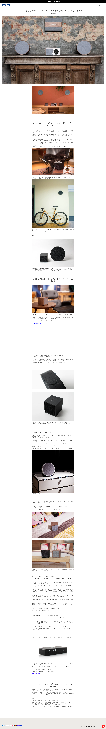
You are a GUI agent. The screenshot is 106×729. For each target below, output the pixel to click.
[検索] (97, 5)
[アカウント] (99, 5)
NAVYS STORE (85, 726)
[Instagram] (80, 724)
